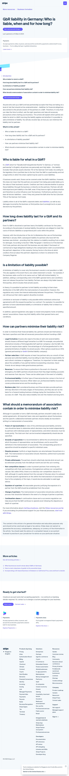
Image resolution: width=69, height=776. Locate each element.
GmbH (25, 351)
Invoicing (22, 684)
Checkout (22, 664)
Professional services (42, 708)
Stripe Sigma (23, 707)
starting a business (30, 508)
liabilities (46, 202)
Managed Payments (25, 692)
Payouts (22, 699)
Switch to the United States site (33, 771)
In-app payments (41, 672)
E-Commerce (40, 662)
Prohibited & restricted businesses (56, 671)
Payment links (23, 694)
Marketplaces (40, 674)
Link (20, 689)
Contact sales (19, 604)
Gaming (38, 692)
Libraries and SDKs (42, 749)
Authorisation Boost (25, 657)
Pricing (21, 652)
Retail (37, 713)
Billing (21, 659)
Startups (38, 654)
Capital (21, 662)
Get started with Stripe (12, 29)
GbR (7, 165)
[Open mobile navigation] (65, 3)
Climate (21, 667)
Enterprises (39, 652)
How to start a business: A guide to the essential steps (23, 568)
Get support (56, 707)
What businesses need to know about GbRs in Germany (23, 566)
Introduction (7, 76)
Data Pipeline (23, 674)
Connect (22, 669)
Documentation (41, 739)
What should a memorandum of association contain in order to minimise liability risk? (31, 92)
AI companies (40, 684)
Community (56, 659)
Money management (42, 677)
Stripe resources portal (54, 508)
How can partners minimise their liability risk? (18, 89)
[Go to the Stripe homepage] (5, 649)
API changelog (40, 747)
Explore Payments (9, 628)
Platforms (39, 679)
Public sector (40, 711)
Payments (22, 697)
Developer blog (41, 754)
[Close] (65, 766)
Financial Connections (26, 679)
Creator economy (41, 687)
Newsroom (55, 695)
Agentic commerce (42, 657)
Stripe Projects (40, 752)
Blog (53, 657)
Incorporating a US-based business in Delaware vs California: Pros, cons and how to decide (35, 571)
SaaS (37, 682)
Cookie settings (57, 681)
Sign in (54, 717)
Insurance (39, 699)
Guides (54, 652)
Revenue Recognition (26, 704)
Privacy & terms (57, 666)
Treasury (22, 714)
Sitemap (55, 678)
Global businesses (41, 669)
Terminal (22, 712)
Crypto (21, 672)
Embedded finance (42, 664)
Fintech (38, 689)
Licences (55, 676)
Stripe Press (56, 698)
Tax (20, 709)
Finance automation (42, 667)
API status (39, 744)
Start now (7, 604)
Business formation (25, 9)
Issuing (21, 687)
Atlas (21, 654)
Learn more (6, 49)
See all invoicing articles (11, 560)
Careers (54, 693)
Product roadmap (57, 690)
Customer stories (57, 654)
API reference (40, 742)
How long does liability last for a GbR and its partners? (21, 82)
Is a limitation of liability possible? (14, 86)
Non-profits (39, 706)
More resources (9, 9)
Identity (21, 682)
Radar (21, 702)
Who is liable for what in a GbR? (13, 79)
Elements (22, 677)
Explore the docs (41, 626)
